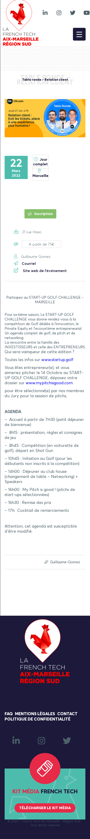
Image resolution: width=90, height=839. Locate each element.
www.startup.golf (57, 360)
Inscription (43, 214)
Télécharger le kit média (45, 808)
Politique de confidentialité (37, 719)
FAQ (9, 714)
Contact (67, 714)
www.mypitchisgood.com (49, 383)
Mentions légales (35, 714)
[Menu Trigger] (79, 34)
